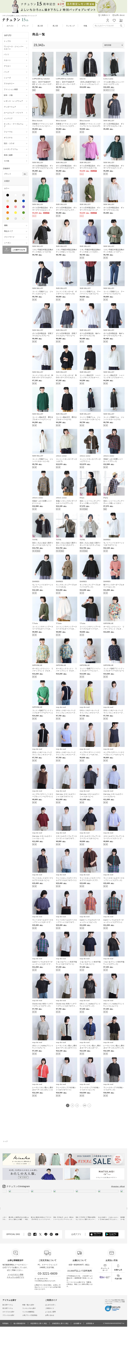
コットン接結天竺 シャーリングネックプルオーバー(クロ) (90, 376)
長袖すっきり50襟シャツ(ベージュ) (42, 502)
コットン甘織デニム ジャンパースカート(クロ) (113, 418)
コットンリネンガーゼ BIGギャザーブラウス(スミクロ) (66, 376)
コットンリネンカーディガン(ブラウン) (90, 460)
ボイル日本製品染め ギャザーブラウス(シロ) (113, 209)
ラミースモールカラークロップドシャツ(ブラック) (113, 879)
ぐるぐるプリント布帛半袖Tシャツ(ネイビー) (90, 963)
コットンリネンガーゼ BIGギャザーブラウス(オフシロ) (42, 376)
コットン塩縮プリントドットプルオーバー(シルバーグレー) (90, 669)
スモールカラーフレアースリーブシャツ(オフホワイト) (66, 837)
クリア (6, 250)
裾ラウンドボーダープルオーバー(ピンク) (113, 586)
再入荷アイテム (7, 1308)
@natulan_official (118, 1186)
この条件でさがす (18, 250)
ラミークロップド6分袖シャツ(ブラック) (113, 1088)
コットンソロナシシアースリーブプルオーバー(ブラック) (90, 628)
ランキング (70, 26)
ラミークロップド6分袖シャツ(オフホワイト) (66, 1088)
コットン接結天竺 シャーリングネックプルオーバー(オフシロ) (113, 376)
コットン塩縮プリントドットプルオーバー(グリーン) (42, 711)
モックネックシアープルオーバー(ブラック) (90, 586)
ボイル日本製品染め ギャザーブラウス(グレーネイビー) (113, 125)
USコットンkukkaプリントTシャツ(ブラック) (90, 1005)
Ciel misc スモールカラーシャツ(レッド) (42, 837)
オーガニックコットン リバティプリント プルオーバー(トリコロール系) (113, 628)
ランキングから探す (29, 1308)
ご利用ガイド (49, 1308)
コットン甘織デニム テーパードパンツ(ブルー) (113, 292)
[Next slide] (127, 1208)
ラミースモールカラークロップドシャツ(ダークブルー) (42, 921)
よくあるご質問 (50, 1312)
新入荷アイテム (7, 1305)
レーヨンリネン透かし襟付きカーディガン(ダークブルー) (90, 1047)
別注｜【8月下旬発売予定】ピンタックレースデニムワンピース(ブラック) (42, 83)
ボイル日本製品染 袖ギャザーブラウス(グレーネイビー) (113, 334)
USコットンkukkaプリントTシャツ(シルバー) (113, 1005)
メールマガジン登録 (15, 1274)
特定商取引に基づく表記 (39, 1323)
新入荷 (40, 26)
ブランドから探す (8, 1315)
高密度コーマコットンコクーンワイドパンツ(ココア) (90, 125)
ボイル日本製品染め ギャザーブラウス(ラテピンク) (42, 167)
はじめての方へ (50, 1305)
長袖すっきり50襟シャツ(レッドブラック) (113, 460)
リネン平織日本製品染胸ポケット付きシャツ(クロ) (42, 251)
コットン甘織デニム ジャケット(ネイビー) (42, 292)
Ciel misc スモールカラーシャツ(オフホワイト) (66, 795)
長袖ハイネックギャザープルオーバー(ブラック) (66, 502)
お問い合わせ (49, 1315)
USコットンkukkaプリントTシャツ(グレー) (42, 1047)
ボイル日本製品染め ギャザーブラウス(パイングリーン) (90, 209)
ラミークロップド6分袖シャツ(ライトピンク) (90, 1088)
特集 (85, 26)
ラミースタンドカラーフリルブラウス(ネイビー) (42, 879)
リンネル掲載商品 (28, 1312)
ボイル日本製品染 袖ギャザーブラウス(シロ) (90, 334)
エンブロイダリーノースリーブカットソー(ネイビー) (113, 753)
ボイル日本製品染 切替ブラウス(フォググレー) (42, 334)
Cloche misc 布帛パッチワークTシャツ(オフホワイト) (66, 1005)
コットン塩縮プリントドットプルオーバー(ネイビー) (113, 669)
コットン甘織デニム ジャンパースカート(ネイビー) (90, 418)
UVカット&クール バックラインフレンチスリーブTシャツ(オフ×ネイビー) (113, 711)
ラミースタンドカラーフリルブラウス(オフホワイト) (66, 879)
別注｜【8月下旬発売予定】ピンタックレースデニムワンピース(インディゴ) (66, 83)
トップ (5, 1141)
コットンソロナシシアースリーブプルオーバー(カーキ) (42, 628)
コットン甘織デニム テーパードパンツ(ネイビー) (90, 292)
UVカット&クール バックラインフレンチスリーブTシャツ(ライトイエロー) (90, 711)
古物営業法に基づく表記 (60, 1323)
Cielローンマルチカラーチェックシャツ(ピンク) (90, 921)
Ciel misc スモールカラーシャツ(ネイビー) (89, 795)
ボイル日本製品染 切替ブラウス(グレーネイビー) (66, 334)
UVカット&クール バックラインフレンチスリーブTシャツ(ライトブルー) (66, 753)
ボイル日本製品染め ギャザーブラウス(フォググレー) (66, 209)
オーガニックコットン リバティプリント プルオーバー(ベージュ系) (42, 669)
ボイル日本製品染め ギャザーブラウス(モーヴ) (90, 167)
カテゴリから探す (8, 1312)
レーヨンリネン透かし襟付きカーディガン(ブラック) (113, 1047)
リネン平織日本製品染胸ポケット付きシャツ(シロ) (66, 251)
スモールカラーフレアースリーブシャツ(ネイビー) (90, 837)
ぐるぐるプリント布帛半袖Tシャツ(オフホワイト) (66, 963)
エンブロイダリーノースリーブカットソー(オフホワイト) (90, 753)
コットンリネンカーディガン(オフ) (66, 460)
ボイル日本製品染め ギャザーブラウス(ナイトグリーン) (113, 167)
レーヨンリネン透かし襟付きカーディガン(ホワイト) (66, 1047)
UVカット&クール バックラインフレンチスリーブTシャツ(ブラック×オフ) (42, 753)
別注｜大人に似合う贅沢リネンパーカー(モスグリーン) (66, 544)
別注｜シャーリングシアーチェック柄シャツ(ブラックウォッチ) (90, 502)
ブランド (25, 26)
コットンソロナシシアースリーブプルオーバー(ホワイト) (66, 628)
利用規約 (5, 1323)
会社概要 (76, 1323)
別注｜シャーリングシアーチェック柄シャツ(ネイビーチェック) (113, 502)
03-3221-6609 (47, 1273)
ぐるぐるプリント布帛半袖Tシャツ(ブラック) (113, 963)
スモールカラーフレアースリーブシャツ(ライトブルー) (113, 837)
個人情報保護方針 (19, 1323)
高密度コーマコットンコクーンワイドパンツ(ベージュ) (42, 125)
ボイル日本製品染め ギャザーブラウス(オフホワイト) (66, 167)
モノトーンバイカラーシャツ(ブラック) (42, 586)
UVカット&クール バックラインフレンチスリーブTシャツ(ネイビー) (66, 711)
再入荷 (55, 26)
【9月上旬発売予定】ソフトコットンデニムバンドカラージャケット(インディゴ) (90, 83)
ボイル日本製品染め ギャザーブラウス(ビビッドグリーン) (42, 209)
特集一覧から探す (28, 1305)
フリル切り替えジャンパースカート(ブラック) (113, 83)
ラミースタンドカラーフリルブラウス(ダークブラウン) (90, 879)
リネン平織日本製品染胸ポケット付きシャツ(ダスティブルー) (90, 251)
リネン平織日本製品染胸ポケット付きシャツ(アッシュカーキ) (113, 251)
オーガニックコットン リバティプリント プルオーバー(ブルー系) (66, 669)
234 (84, 1105)
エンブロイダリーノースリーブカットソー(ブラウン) (42, 795)
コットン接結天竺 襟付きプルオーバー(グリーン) (42, 418)
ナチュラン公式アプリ (15, 1277)
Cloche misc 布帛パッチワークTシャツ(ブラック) (42, 1005)
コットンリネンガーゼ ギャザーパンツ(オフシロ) (66, 292)
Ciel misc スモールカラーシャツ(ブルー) (113, 795)
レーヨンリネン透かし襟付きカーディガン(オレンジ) (42, 1088)
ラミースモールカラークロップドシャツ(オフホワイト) (66, 921)
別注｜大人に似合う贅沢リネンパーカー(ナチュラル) (90, 544)
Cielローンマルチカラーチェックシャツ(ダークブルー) (42, 963)
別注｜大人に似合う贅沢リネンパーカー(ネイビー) (42, 544)
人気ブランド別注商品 (29, 1315)
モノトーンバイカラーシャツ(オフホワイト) (113, 544)
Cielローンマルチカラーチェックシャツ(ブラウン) (113, 921)
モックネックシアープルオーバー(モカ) (66, 586)
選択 (24, 174)
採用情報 (89, 1323)
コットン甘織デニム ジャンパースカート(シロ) (42, 460)
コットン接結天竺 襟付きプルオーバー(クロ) (66, 418)
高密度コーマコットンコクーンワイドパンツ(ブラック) (66, 125)
